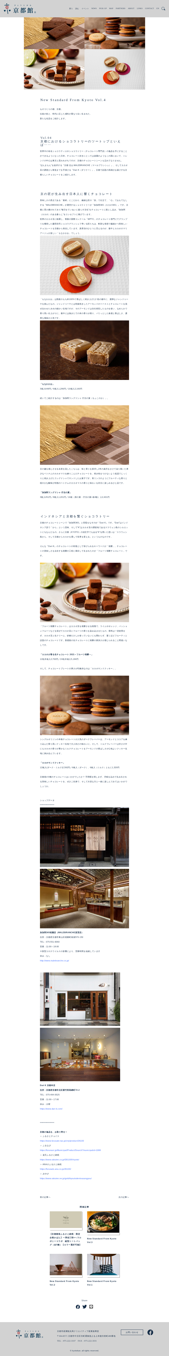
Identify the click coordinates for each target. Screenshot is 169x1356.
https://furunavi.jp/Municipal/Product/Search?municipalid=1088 (70, 1150)
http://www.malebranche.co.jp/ (54, 961)
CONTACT (149, 8)
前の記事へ (45, 1197)
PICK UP (103, 8)
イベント (85, 9)
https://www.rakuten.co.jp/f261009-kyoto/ (59, 1160)
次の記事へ (124, 1197)
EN (158, 8)
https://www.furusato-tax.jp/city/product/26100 (62, 1141)
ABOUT (131, 8)
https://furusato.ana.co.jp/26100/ (55, 1169)
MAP (111, 8)
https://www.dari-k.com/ (51, 1109)
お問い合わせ (132, 1332)
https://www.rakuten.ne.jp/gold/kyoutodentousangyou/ (66, 1178)
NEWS (94, 8)
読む (77, 9)
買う (71, 9)
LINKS (140, 8)
